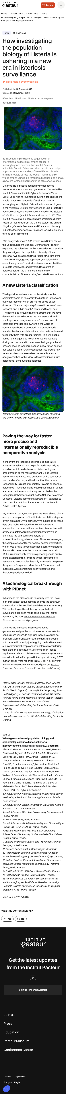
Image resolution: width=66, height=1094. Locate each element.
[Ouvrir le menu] (61, 5)
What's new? (16, 13)
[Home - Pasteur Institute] (10, 4)
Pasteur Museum (16, 1041)
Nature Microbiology (33, 745)
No (22, 918)
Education (11, 1032)
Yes (9, 918)
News (44, 13)
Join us (9, 1014)
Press (8, 1023)
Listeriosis (8, 627)
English (17, 1082)
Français (8, 1082)
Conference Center (18, 1050)
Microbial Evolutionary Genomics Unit (29, 207)
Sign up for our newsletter (33, 989)
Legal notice (20, 1076)
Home (4, 13)
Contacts (7, 1076)
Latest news (32, 13)
